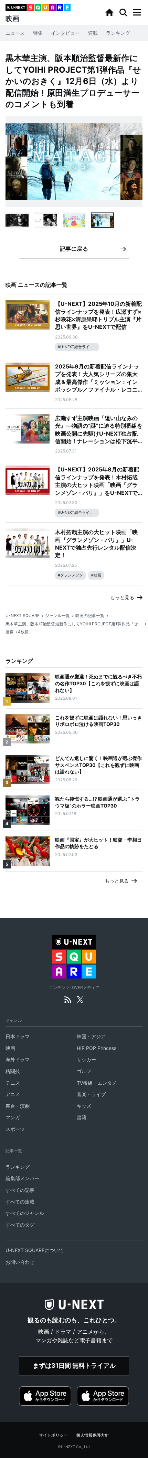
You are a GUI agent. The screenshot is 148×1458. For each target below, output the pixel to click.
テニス (13, 1083)
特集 (38, 33)
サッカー (86, 1059)
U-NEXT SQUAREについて (35, 1250)
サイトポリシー (53, 1435)
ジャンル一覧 (57, 615)
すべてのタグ (20, 1225)
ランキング (118, 33)
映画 (10, 1048)
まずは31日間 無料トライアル (74, 1365)
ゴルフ (84, 1071)
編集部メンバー (22, 1178)
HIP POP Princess (96, 1048)
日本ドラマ (18, 1036)
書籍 (81, 1117)
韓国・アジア (91, 1036)
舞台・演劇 (18, 1106)
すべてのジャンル (25, 1213)
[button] (136, 12)
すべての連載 (20, 1202)
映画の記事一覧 (89, 615)
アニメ (13, 1094)
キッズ (84, 1106)
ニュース (15, 33)
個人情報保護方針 (92, 1435)
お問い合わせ (20, 1262)
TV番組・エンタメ (97, 1083)
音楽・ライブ (91, 1094)
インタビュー (65, 33)
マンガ (13, 1117)
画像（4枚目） (19, 631)
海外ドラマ (18, 1059)
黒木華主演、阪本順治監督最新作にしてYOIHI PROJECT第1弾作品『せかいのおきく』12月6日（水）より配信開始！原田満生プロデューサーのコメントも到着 (74, 623)
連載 (93, 33)
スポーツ (15, 1129)
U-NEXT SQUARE (23, 615)
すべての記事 (20, 1190)
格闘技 (13, 1071)
